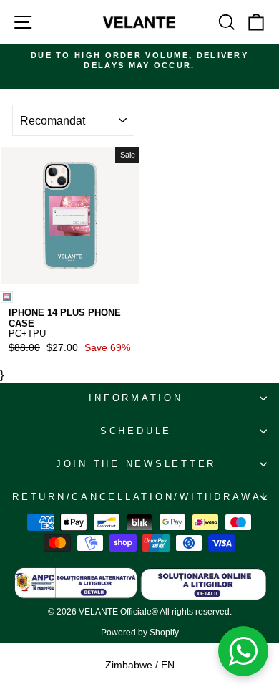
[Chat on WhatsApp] (243, 651)
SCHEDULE (136, 431)
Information (135, 398)
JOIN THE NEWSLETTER (136, 464)
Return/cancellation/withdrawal (139, 497)
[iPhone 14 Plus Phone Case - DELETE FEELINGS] (6, 297)
